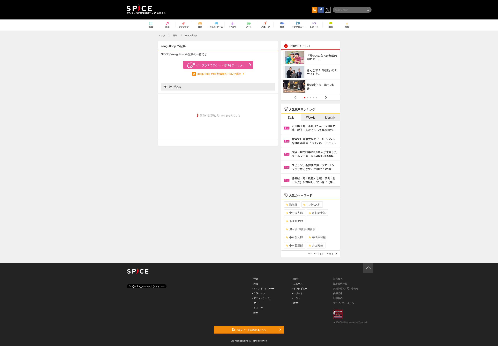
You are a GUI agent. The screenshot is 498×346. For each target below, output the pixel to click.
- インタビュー (299, 288)
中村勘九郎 (296, 213)
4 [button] (313, 97)
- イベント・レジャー (263, 288)
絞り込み (174, 86)
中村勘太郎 (296, 237)
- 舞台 (255, 283)
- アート (256, 303)
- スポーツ (257, 307)
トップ (161, 35)
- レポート (297, 293)
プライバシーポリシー (345, 303)
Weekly (310, 117)
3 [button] (310, 97)
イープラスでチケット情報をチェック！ (220, 65)
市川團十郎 (319, 213)
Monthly (330, 117)
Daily (291, 117)
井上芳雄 (317, 245)
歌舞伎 (293, 204)
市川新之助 (296, 221)
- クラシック (258, 293)
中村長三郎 (296, 245)
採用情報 (338, 293)
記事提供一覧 (340, 283)
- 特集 (295, 303)
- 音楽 (255, 278)
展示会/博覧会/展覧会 (302, 229)
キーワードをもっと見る (321, 253)
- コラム (296, 298)
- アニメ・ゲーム (261, 298)
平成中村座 (319, 237)
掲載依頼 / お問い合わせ (345, 288)
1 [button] (304, 97)
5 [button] (316, 97)
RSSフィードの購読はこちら (250, 329)
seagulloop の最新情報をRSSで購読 (219, 74)
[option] (310, 72)
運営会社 (338, 278)
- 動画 (295, 278)
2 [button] (307, 97)
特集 (175, 35)
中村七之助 (313, 204)
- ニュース (297, 283)
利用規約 (338, 298)
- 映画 (255, 312)
